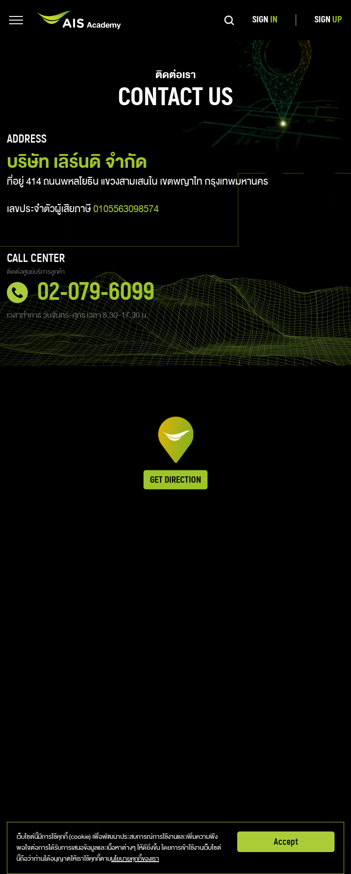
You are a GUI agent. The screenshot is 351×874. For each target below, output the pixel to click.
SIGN (264, 19)
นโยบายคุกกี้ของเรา (135, 858)
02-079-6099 (95, 292)
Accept (286, 842)
